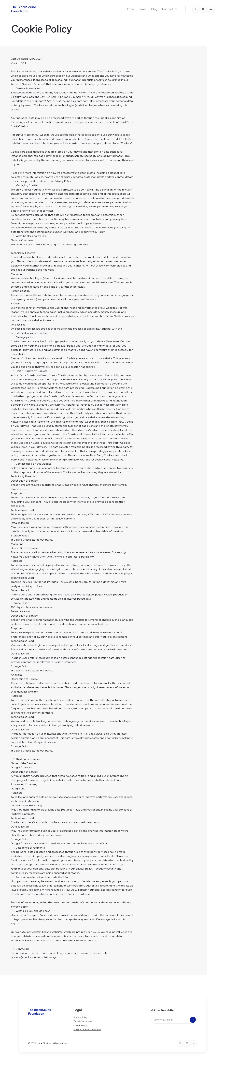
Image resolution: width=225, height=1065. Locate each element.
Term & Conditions (83, 1021)
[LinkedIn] (211, 9)
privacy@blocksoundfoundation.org (33, 957)
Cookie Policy (80, 1025)
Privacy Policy (81, 1017)
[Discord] (203, 9)
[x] (195, 9)
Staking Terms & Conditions (87, 1029)
